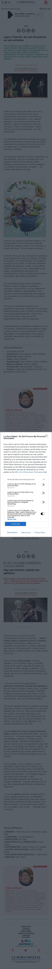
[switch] (43, 484)
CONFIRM (15, 524)
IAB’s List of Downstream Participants (29, 472)
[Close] (47, 436)
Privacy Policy (39, 532)
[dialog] (26, 484)
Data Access (26, 532)
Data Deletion (12, 532)
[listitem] (26, 479)
